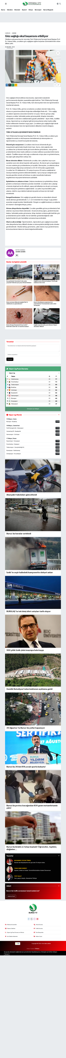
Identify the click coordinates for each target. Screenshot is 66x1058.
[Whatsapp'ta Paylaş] (12, 85)
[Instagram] (34, 919)
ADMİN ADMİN (20, 252)
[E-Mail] (17, 255)
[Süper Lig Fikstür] (59, 415)
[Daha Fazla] (16, 85)
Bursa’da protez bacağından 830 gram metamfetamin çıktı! (32, 807)
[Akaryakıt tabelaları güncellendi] (33, 475)
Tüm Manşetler (39, 932)
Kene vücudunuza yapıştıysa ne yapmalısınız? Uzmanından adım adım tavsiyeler (45, 304)
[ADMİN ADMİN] (10, 253)
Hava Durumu (39, 924)
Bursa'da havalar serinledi (18, 534)
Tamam (7, 954)
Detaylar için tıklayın (33, 409)
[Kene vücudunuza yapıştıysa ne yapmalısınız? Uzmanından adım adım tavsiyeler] (47, 293)
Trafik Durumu (39, 928)
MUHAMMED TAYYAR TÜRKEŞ (22, 860)
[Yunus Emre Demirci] (9, 869)
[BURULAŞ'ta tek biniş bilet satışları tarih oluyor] (33, 592)
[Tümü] (59, 856)
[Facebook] (28, 919)
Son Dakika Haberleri (12, 936)
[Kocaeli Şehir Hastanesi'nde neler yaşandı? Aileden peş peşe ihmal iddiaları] (19, 272)
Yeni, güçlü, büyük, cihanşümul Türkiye (25, 878)
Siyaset (24, 10)
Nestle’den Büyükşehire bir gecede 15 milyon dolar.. (29, 862)
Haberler (7, 33)
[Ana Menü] (6, 4)
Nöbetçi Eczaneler (12, 924)
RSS (18, 943)
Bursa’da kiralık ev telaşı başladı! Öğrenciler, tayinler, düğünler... (31, 848)
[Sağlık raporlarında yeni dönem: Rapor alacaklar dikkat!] (47, 316)
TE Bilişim (37, 948)
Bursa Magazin (48, 10)
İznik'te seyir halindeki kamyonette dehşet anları (29, 573)
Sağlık (14, 33)
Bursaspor (38, 10)
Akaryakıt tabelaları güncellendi (21, 495)
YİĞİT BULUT (18, 876)
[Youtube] (37, 919)
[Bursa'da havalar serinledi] (33, 514)
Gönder (10, 359)
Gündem (10, 10)
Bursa (3, 10)
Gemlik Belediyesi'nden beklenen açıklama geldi (29, 689)
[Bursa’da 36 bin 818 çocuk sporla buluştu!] (33, 747)
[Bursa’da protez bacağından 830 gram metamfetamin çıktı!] (33, 786)
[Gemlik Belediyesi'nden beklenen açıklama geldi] (33, 670)
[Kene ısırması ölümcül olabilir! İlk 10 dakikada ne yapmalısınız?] (19, 293)
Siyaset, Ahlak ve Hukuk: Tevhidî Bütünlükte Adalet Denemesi (32, 870)
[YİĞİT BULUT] (9, 877)
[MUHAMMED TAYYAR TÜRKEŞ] (9, 861)
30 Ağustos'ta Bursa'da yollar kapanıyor (25, 728)
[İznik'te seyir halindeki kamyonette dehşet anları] (33, 553)
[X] (31, 919)
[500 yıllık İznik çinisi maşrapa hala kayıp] (33, 631)
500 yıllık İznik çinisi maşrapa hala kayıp (25, 650)
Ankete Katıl (11, 896)
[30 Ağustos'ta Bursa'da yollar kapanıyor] (33, 708)
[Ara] (60, 4)
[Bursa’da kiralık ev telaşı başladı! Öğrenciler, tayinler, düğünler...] (33, 827)
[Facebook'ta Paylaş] (7, 85)
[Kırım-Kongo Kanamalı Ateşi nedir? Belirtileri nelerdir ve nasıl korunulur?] (19, 316)
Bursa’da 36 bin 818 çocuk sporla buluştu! (26, 767)
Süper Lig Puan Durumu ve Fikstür (15, 932)
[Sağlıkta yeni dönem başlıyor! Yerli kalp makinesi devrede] (47, 272)
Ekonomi (17, 10)
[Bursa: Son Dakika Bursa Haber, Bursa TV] (31, 4)
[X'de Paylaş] (9, 85)
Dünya (31, 10)
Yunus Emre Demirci (20, 868)
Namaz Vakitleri (11, 928)
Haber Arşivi (39, 936)
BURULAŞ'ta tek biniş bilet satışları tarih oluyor (28, 611)
